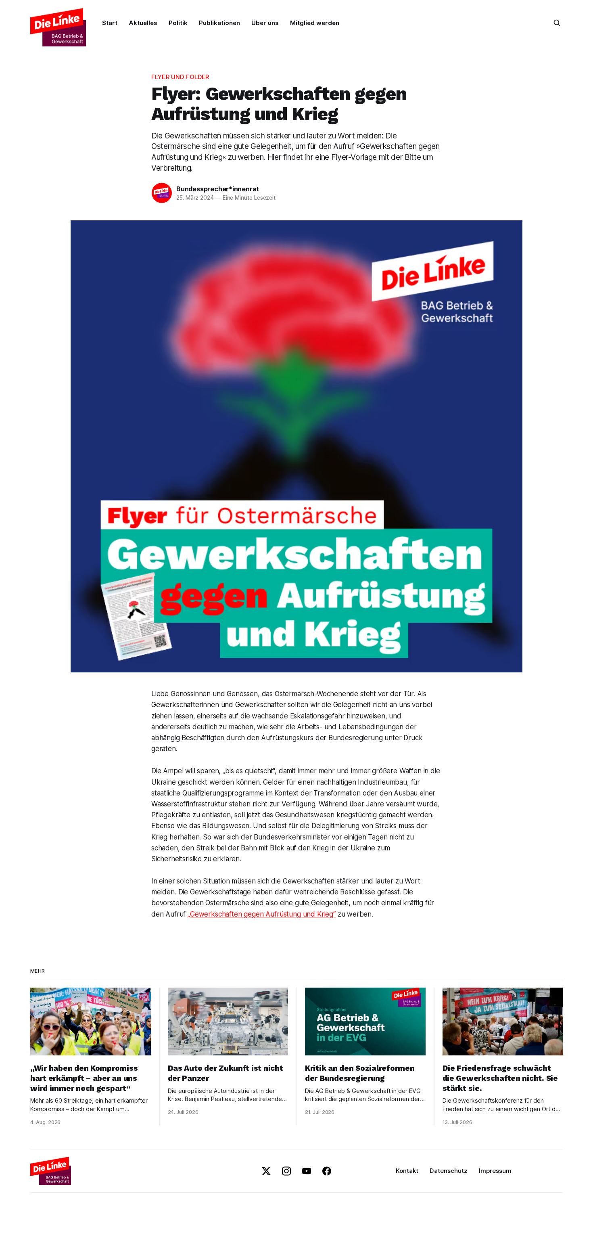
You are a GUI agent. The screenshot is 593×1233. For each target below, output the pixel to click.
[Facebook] (326, 1171)
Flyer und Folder (180, 77)
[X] (266, 1171)
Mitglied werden (314, 23)
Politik (178, 23)
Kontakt (407, 1170)
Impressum (495, 1170)
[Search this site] (557, 23)
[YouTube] (306, 1171)
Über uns (265, 23)
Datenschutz (449, 1170)
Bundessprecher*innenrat (217, 189)
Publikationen (219, 23)
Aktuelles (143, 23)
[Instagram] (286, 1171)
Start (109, 23)
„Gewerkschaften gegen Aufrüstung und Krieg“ (262, 914)
